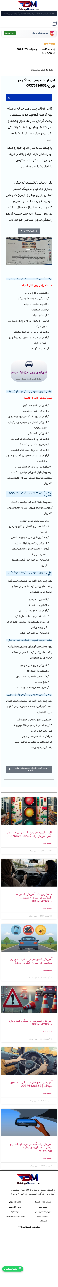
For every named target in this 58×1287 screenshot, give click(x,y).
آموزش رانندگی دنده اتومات (15, 1216)
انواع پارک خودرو (42, 1216)
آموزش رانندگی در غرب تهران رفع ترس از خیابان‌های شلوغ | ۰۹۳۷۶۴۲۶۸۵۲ (31, 1147)
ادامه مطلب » (47, 843)
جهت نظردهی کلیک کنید (42, 70)
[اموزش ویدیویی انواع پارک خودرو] (29, 363)
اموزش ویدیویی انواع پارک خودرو (29, 372)
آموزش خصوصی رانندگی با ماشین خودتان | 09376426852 (31, 1083)
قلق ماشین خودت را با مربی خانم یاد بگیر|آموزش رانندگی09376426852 (29, 834)
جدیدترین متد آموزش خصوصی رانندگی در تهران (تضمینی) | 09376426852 (33, 897)
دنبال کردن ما (9, 33)
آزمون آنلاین (43, 1221)
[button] (54, 23)
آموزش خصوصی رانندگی (43, 1211)
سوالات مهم (15, 1211)
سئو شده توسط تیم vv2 (29, 1227)
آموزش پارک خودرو (15, 1207)
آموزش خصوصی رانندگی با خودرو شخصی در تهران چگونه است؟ (31, 960)
